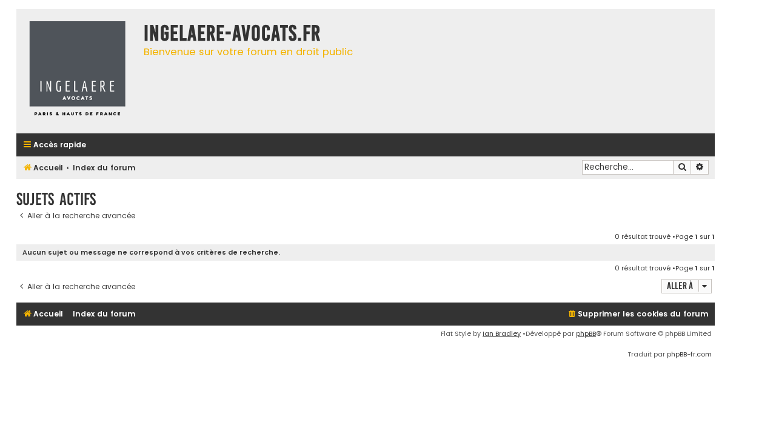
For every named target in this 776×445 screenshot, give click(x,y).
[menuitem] (638, 314)
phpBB (586, 333)
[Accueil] (77, 71)
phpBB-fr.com (689, 354)
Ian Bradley (502, 333)
